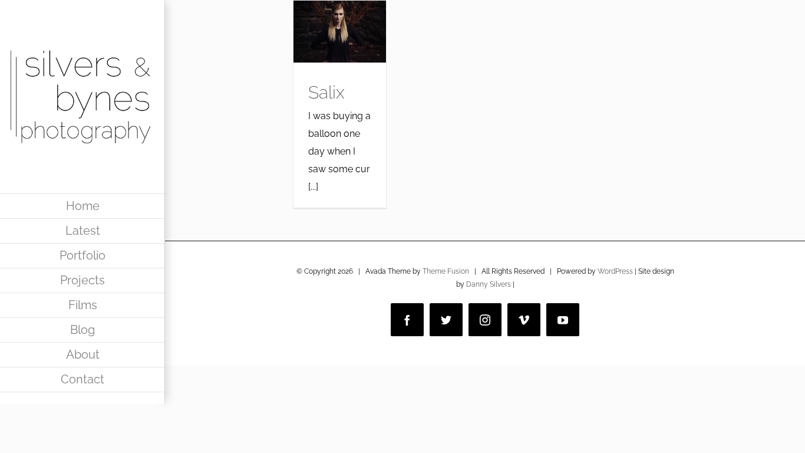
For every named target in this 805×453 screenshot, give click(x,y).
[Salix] (339, 32)
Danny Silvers (488, 284)
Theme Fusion (446, 271)
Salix (326, 92)
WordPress (615, 271)
